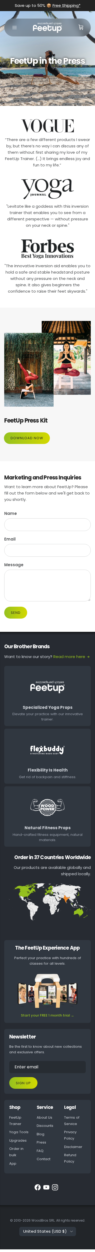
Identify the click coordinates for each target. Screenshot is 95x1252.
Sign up (23, 1083)
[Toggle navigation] (14, 27)
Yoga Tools (18, 1132)
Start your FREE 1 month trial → (47, 1015)
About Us (44, 1117)
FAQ (40, 1150)
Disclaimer (73, 1146)
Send (16, 612)
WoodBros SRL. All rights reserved (57, 1220)
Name (10, 513)
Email (10, 539)
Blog (40, 1134)
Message (13, 565)
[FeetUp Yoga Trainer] (47, 27)
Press (41, 1142)
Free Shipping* (66, 5)
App (12, 1163)
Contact (43, 1159)
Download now (27, 438)
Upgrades (18, 1140)
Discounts (45, 1125)
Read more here (69, 656)
